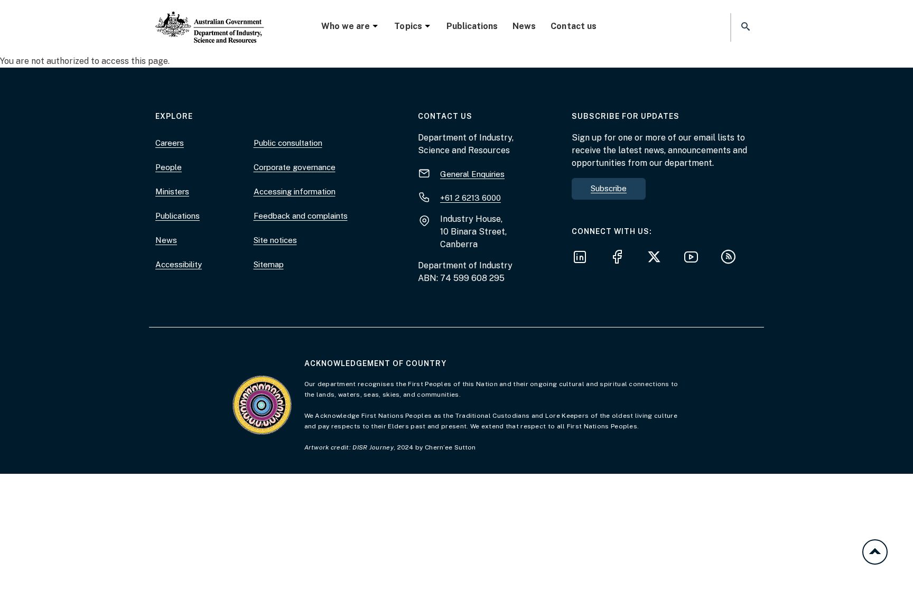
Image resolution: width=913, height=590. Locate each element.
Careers (169, 142)
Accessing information (295, 191)
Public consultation (288, 142)
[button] (744, 27)
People (168, 167)
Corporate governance (295, 167)
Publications (472, 26)
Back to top (875, 552)
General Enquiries (472, 174)
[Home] (209, 18)
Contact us (573, 26)
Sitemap (269, 264)
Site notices (275, 240)
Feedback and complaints (301, 215)
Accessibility (178, 264)
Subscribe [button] (609, 188)
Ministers (172, 191)
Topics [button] (408, 26)
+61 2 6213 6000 (470, 197)
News (524, 26)
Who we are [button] (345, 26)
